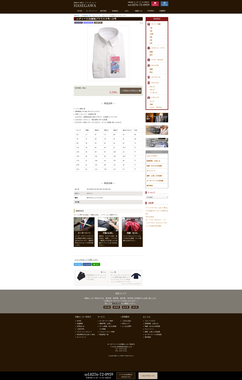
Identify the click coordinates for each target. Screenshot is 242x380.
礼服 (151, 104)
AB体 (151, 34)
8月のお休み (150, 217)
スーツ (152, 101)
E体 (151, 40)
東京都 (107, 307)
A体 (151, 31)
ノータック (153, 92)
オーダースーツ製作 (106, 321)
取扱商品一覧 (87, 15)
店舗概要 (80, 323)
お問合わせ (80, 326)
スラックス (155, 83)
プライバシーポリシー (84, 332)
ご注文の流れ (126, 321)
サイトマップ (81, 337)
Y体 (151, 28)
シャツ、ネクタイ (157, 59)
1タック (152, 89)
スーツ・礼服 (155, 24)
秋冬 (151, 55)
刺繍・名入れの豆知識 (154, 166)
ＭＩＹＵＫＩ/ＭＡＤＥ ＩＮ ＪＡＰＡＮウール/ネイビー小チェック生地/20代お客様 (156, 223)
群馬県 (116, 307)
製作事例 (150, 185)
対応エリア (116, 303)
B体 (151, 37)
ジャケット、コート (158, 48)
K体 (151, 43)
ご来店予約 (80, 329)
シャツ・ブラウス (156, 107)
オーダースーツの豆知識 (155, 180)
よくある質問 (126, 326)
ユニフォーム (155, 77)
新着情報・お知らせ (153, 161)
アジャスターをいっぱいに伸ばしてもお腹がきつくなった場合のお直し (157, 211)
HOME (77, 15)
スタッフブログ (152, 156)
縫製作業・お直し (105, 323)
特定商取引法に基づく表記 (86, 334)
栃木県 (125, 307)
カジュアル (155, 65)
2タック (152, 86)
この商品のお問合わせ (130, 91)
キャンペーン (151, 171)
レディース (97, 15)
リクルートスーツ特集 (107, 332)
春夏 (151, 52)
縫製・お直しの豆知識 (154, 176)
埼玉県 (135, 307)
